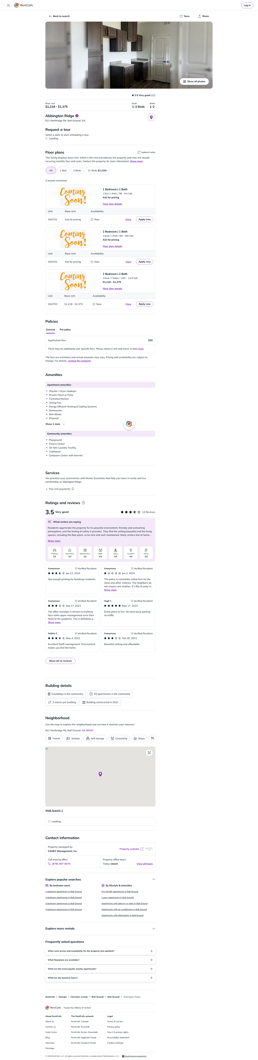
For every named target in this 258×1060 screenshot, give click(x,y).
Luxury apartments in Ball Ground (118, 897)
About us (49, 1021)
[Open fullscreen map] (149, 752)
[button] (129, 55)
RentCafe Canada (79, 1021)
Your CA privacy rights (117, 1032)
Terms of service (115, 1021)
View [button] (128, 219)
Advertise (49, 1043)
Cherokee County (79, 997)
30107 (89, 730)
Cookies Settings (115, 1043)
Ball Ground (98, 997)
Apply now (145, 219)
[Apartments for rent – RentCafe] (23, 5)
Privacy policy (113, 1026)
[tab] (63, 170)
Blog (47, 1037)
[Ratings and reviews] (83, 503)
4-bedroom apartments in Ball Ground (63, 909)
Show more (54, 540)
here (140, 348)
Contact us (50, 1026)
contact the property (79, 360)
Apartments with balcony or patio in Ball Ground (125, 903)
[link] (247, 5)
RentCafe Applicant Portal (83, 1037)
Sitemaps (49, 1048)
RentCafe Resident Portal (83, 1043)
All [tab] (50, 170)
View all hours (145, 863)
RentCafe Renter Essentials (84, 1032)
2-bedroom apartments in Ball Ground (63, 897)
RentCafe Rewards (80, 1026)
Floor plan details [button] (112, 203)
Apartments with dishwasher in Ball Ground (122, 915)
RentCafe (50, 997)
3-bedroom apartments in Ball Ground (63, 903)
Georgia (63, 997)
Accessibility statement (118, 1037)
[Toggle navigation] (8, 5)
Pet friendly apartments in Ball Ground (120, 891)
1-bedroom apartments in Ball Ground (63, 891)
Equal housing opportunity (135, 1056)
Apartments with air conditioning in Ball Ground (124, 909)
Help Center (51, 1032)
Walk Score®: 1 (54, 810)
